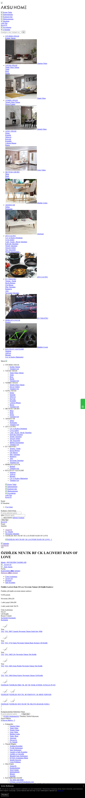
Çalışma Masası (10, 143)
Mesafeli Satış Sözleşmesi (19, 756)
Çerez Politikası (15, 762)
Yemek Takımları (11, 246)
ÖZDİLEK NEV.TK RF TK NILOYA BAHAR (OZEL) (29, 704)
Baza (7, 71)
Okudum (5, 795)
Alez (7, 291)
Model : (13, 562)
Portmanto (9, 209)
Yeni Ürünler (14, 770)
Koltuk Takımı (10, 38)
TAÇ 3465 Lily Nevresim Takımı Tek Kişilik (20, 654)
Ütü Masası (9, 285)
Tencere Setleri (10, 248)
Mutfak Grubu (15, 734)
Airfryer (8, 353)
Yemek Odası (14, 730)
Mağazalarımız (8, 19)
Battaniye (8, 289)
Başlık (7, 73)
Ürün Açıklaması (11, 577)
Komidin (8, 141)
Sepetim (12, 776)
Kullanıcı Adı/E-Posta (8, 511)
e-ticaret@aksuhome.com (22, 782)
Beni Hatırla (8, 518)
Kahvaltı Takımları (11, 244)
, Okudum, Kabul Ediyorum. (21, 716)
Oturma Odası (15, 726)
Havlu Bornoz (10, 283)
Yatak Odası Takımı (12, 67)
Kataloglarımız (15, 768)
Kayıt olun (26, 714)
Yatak (7, 69)
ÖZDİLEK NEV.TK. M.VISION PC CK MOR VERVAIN (30, 694)
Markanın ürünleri (9, 573)
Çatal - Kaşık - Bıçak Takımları (16, 242)
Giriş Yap (4, 23)
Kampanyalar (8, 17)
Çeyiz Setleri (9, 240)
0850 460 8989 (16, 780)
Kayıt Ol (4, 25)
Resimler (8, 581)
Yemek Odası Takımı (12, 102)
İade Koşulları (10, 582)
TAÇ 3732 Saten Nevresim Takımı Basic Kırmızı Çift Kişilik (26, 643)
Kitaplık (8, 135)
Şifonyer (8, 137)
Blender (8, 355)
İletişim (12, 774)
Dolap (7, 133)
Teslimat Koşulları (16, 746)
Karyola (8, 139)
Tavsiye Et (7, 565)
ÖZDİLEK (5, 545)
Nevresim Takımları (12, 293)
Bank (7, 176)
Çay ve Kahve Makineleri (14, 357)
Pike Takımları (10, 287)
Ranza (7, 145)
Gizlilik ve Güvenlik (17, 754)
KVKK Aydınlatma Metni (19, 758)
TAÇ (2, 631)
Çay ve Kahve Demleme (14, 238)
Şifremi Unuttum (18, 518)
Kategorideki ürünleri (10, 571)
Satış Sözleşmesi (15, 750)
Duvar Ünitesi (10, 104)
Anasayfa (8, 530)
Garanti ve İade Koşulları (18, 752)
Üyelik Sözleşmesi (16, 748)
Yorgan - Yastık (10, 281)
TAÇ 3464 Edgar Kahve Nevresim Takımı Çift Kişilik (24, 675)
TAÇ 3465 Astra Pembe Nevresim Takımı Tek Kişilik (23, 666)
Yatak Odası (14, 728)
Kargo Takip (7, 12)
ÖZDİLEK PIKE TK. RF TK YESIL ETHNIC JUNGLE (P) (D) (32, 685)
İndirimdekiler (8, 15)
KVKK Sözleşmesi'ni (11, 716)
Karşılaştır (4, 620)
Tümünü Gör (14, 369)
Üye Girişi (9, 507)
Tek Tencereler (10, 250)
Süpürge (8, 351)
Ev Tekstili (9, 532)
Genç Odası (14, 732)
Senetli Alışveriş (15, 760)
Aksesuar (13, 738)
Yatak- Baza (14, 736)
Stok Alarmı (7, 567)
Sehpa (7, 207)
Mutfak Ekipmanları (12, 252)
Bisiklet (8, 322)
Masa (7, 174)
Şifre (2, 515)
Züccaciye (13, 740)
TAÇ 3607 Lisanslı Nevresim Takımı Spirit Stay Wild (23, 631)
